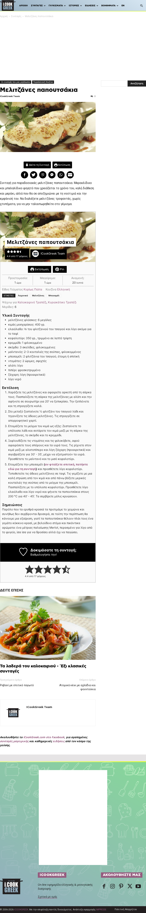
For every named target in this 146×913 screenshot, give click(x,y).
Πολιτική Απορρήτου (126, 909)
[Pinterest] (121, 887)
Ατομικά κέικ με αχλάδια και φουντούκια (77, 687)
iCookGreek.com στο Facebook (43, 737)
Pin (61, 269)
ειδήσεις (58, 741)
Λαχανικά (23, 295)
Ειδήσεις (90, 6)
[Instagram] (113, 887)
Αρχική (23, 6)
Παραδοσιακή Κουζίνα (43, 82)
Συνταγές (37, 6)
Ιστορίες (74, 6)
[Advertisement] (73, 46)
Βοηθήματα (108, 6)
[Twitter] (130, 887)
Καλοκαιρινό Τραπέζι (32, 302)
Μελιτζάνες (38, 295)
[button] (141, 6)
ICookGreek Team (10, 96)
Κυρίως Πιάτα (33, 289)
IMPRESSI (101, 909)
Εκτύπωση (64, 164)
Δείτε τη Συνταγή (39, 164)
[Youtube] (138, 887)
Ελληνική (63, 289)
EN (123, 6)
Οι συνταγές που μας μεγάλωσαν (15, 82)
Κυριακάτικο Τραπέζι (62, 302)
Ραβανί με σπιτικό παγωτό (17, 685)
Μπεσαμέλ (54, 295)
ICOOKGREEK (21, 909)
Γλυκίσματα (56, 6)
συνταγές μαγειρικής (14, 741)
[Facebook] (104, 887)
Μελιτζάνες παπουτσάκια (39, 90)
